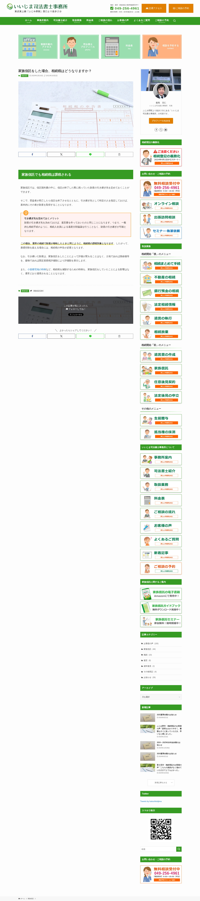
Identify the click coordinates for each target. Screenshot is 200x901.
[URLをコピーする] (119, 154)
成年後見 (149, 666)
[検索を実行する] (179, 849)
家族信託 (24, 75)
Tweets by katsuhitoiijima (151, 801)
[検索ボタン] (174, 21)
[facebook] (156, 130)
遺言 (147, 660)
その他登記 (150, 672)
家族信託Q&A (38, 291)
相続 (148, 655)
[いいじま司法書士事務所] (37, 8)
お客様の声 (151, 643)
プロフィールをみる (161, 121)
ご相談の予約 (182, 8)
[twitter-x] (161, 130)
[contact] (165, 130)
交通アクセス (155, 8)
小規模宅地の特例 (36, 269)
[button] (32, 154)
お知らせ (150, 677)
